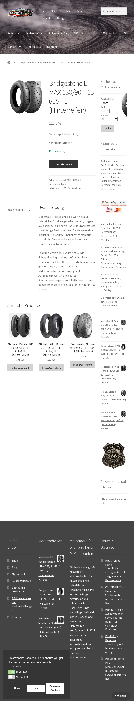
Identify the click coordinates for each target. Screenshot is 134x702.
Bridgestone (74, 188)
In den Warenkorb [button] (20, 368)
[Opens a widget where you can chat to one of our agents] (121, 696)
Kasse (80, 11)
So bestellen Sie (58, 33)
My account (18, 574)
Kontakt (52, 46)
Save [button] (36, 688)
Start (14, 62)
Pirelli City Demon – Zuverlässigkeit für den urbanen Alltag (114, 644)
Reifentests (34, 46)
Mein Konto (66, 11)
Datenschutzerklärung (52, 18)
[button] (38, 84)
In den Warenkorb (63, 164)
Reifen (11, 33)
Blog (53, 11)
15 (65, 188)
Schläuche (32, 33)
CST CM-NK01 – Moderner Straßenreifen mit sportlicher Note (114, 595)
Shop (43, 11)
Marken (11, 46)
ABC (76, 33)
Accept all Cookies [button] (55, 688)
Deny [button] (17, 688)
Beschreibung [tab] (15, 209)
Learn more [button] (15, 666)
